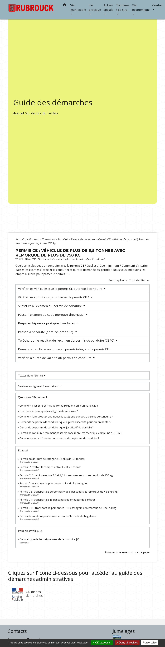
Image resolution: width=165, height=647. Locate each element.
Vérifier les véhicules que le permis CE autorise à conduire (60, 289)
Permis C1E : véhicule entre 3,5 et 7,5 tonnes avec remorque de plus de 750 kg (66, 475)
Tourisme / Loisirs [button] (123, 7)
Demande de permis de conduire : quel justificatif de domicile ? (56, 427)
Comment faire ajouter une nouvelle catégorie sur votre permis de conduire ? (66, 416)
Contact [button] (158, 5)
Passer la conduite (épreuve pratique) (46, 332)
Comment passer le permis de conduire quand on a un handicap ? (58, 405)
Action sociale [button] (108, 7)
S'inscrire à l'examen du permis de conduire (50, 306)
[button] (64, 5)
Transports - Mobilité (55, 239)
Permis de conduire (83, 239)
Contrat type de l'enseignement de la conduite (49, 539)
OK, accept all (103, 642)
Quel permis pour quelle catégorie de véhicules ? (48, 411)
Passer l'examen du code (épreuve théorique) (51, 314)
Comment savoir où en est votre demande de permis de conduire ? (59, 438)
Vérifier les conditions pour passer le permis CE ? (54, 297)
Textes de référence (30, 375)
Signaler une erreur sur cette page (127, 552)
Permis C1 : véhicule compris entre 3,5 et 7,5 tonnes (50, 467)
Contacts (17, 631)
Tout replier (118, 280)
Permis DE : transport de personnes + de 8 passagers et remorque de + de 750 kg (68, 491)
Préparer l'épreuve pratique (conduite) (46, 323)
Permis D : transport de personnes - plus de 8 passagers (53, 483)
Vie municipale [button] (78, 7)
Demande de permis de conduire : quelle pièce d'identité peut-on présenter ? (65, 422)
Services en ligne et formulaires (38, 386)
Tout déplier (139, 280)
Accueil (18, 113)
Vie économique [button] (141, 7)
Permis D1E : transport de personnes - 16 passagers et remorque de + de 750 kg (67, 508)
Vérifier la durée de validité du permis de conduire (55, 358)
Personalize (150, 642)
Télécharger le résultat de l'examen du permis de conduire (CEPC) (66, 340)
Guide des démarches (42, 113)
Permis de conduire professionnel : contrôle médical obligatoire (57, 516)
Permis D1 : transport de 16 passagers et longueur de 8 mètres (57, 499)
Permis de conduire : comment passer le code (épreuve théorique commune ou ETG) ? (70, 433)
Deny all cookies (128, 642)
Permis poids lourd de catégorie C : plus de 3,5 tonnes (52, 459)
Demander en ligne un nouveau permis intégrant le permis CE (64, 349)
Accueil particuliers (27, 239)
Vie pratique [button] (95, 7)
